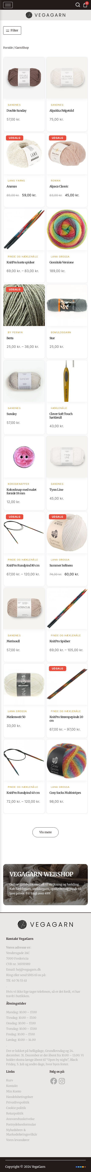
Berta (10, 338)
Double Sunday (16, 110)
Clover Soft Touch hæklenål (61, 415)
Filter (14, 30)
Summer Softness (61, 565)
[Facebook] (54, 1081)
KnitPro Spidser (60, 641)
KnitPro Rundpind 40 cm (23, 793)
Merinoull (13, 641)
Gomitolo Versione (62, 262)
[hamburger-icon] (8, 5)
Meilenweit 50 (16, 717)
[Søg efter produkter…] (77, 4)
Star (52, 338)
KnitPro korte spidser (20, 262)
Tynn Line (56, 490)
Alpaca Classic (59, 186)
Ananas (12, 186)
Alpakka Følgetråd (62, 110)
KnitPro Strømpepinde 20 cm (66, 718)
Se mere (24, 78)
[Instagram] (62, 1081)
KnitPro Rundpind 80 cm (23, 565)
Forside (8, 47)
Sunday (12, 414)
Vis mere (45, 832)
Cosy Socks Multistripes (65, 793)
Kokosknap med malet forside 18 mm (21, 491)
